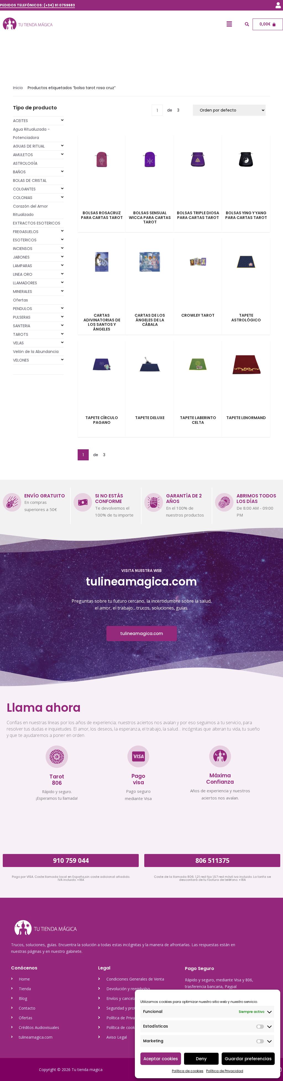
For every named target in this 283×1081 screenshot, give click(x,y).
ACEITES (20, 120)
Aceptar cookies (160, 1059)
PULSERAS (21, 317)
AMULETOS (23, 155)
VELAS (18, 343)
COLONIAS (22, 197)
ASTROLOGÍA (25, 163)
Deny (201, 1059)
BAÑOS (19, 172)
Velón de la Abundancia (36, 351)
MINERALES (22, 291)
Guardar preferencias (248, 1059)
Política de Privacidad (224, 1071)
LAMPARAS (22, 266)
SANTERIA (21, 326)
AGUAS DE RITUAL (29, 146)
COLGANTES (24, 189)
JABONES (21, 257)
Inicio (18, 88)
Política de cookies (187, 1071)
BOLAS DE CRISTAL (30, 180)
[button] (278, 5)
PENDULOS (22, 308)
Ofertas (20, 300)
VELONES (21, 360)
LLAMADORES (25, 283)
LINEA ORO (22, 274)
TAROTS (20, 334)
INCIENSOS (22, 248)
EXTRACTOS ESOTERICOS (36, 223)
